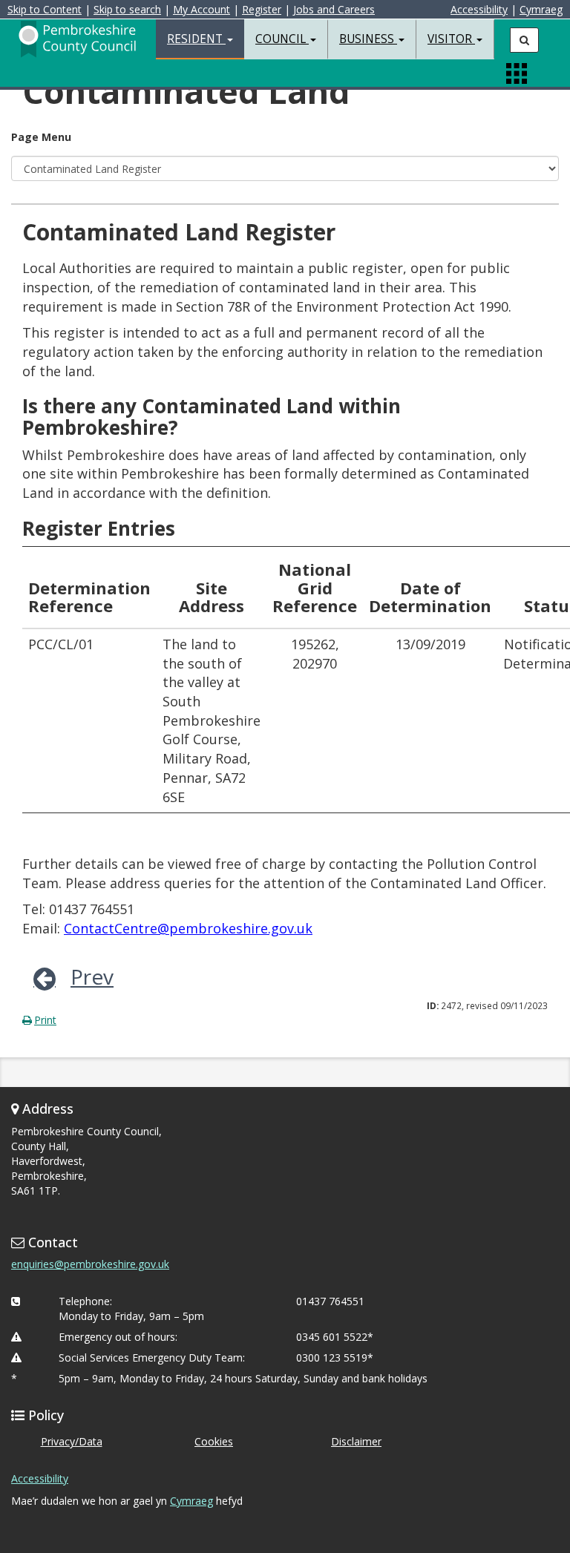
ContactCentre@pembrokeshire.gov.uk (188, 928)
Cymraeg (541, 9)
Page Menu (41, 137)
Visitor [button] (451, 39)
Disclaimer (356, 1441)
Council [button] (282, 39)
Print (45, 1020)
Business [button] (368, 39)
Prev (92, 976)
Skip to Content (44, 9)
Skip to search (127, 9)
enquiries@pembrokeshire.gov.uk (90, 1264)
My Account (201, 9)
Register (261, 9)
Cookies (213, 1441)
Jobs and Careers (334, 9)
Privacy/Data (71, 1441)
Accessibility (479, 9)
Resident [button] (196, 39)
